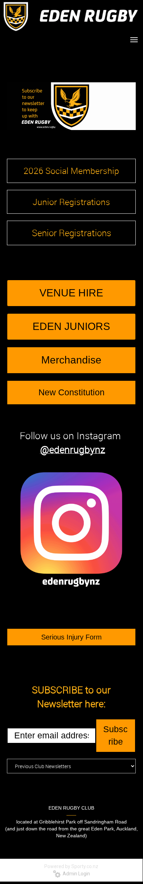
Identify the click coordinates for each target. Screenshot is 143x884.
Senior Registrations (71, 233)
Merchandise (71, 360)
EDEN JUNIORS (71, 326)
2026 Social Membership (71, 170)
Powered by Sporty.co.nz (71, 866)
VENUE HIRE (71, 292)
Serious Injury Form (71, 637)
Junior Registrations (71, 202)
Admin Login (75, 873)
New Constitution (71, 392)
